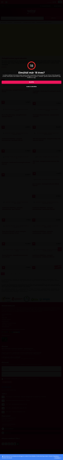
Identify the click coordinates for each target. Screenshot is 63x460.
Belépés (31, 82)
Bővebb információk (7, 458)
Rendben (57, 458)
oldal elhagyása (31, 86)
